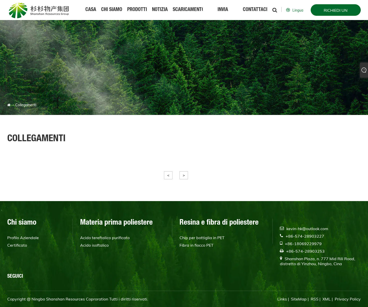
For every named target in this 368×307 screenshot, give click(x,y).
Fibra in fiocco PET (196, 245)
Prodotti (137, 10)
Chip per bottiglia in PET (202, 237)
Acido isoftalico (94, 245)
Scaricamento (188, 10)
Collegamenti (25, 105)
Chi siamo (111, 10)
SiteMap (299, 298)
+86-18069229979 (303, 243)
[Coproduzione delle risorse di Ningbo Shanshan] (38, 10)
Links (282, 298)
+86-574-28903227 (305, 236)
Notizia (160, 10)
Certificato (17, 245)
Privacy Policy (348, 298)
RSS (314, 298)
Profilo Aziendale (23, 237)
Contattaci (255, 10)
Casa (90, 10)
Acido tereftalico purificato (105, 237)
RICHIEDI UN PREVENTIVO (335, 12)
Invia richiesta (222, 14)
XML (326, 298)
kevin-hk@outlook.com (307, 228)
